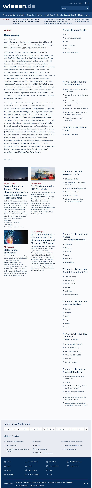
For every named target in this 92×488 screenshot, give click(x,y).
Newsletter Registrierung (37, 485)
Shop (71, 3)
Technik (60, 15)
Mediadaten (69, 482)
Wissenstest (7, 15)
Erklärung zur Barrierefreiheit (56, 482)
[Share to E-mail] (5, 159)
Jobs (75, 3)
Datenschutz (27, 482)
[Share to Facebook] (9, 159)
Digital (80, 15)
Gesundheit (31, 15)
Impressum (18, 482)
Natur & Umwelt (49, 15)
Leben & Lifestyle (70, 15)
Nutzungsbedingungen (21, 485)
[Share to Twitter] (12, 159)
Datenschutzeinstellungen (39, 482)
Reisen (39, 15)
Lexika (87, 15)
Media (80, 3)
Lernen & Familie (19, 15)
